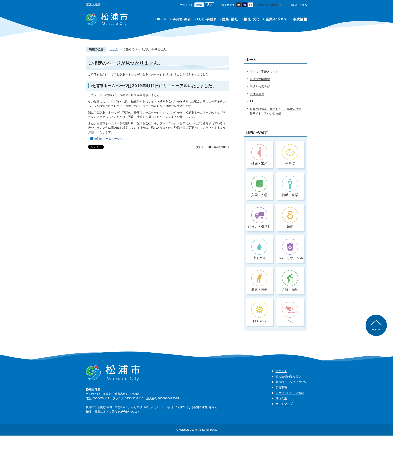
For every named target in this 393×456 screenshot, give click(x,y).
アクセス (281, 371)
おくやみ (259, 321)
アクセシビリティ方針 (290, 393)
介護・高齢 (290, 289)
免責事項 (281, 387)
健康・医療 (259, 289)
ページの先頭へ (376, 325)
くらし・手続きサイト (264, 71)
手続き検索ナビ (260, 86)
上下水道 (259, 258)
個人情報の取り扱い (288, 377)
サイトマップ (284, 404)
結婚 (290, 226)
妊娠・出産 (259, 163)
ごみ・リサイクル (290, 258)
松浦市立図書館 (260, 79)
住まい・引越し (259, 226)
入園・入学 (259, 195)
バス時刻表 (257, 94)
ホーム (114, 49)
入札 (290, 321)
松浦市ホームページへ (108, 138)
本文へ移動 (93, 4)
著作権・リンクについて (291, 382)
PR (251, 101)
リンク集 (281, 398)
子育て (290, 163)
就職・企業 (290, 195)
